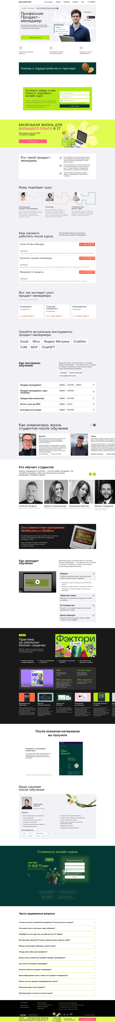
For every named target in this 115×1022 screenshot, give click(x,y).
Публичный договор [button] (41, 1002)
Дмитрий (42, 436)
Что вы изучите (48, 2)
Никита (93, 436)
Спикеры (58, 2)
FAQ (83, 2)
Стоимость (75, 2)
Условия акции (40, 1008)
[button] (33, 141)
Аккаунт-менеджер (43, 454)
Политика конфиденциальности (44, 1004)
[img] (27, 445)
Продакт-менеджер (56, 454)
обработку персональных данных (77, 103)
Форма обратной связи (42, 1006)
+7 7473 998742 (91, 2)
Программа (67, 2)
